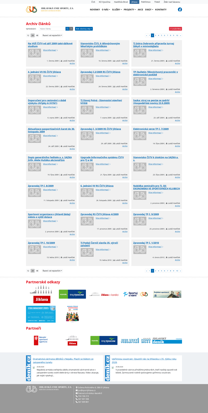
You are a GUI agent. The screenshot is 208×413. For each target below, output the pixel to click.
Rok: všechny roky (83, 29)
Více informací (49, 50)
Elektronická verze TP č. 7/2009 (151, 129)
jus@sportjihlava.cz (87, 390)
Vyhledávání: (31, 29)
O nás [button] (105, 9)
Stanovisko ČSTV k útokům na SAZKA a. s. (155, 159)
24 (33, 35)
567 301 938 (83, 399)
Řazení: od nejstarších (52, 35)
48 (37, 35)
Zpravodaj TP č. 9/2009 (146, 214)
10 (177, 35)
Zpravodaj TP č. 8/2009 (41, 185)
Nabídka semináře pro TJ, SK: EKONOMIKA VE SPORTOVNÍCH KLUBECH (156, 187)
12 (28, 35)
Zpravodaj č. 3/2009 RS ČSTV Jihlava (101, 129)
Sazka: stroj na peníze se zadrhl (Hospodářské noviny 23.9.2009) (151, 102)
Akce (140, 9)
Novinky (95, 9)
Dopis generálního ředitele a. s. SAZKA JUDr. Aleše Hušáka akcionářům (50, 159)
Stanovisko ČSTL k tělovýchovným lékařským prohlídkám (100, 45)
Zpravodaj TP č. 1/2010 (146, 242)
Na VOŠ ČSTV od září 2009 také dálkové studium (50, 45)
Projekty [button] (129, 9)
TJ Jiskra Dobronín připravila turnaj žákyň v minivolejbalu (153, 45)
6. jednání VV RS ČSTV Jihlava (97, 185)
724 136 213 (83, 396)
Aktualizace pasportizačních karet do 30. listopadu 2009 (51, 130)
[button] (71, 29)
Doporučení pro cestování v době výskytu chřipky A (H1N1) (47, 102)
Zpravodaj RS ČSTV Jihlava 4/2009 (100, 214)
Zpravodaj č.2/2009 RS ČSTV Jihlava (100, 72)
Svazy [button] (148, 9)
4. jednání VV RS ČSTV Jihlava (44, 72)
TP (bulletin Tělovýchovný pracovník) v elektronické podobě (155, 73)
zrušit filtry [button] (176, 29)
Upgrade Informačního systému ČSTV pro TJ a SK (102, 159)
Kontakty (160, 9)
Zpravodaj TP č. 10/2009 (41, 242)
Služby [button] (116, 9)
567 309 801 (83, 402)
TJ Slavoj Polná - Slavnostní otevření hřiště (101, 102)
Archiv (72, 63)
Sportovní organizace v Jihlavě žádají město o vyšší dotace (49, 216)
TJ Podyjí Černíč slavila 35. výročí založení (99, 244)
